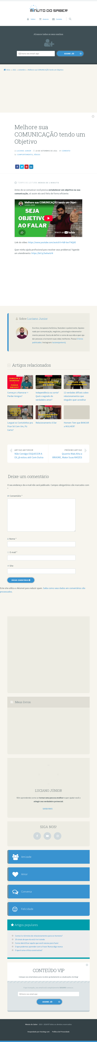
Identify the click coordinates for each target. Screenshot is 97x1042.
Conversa (26, 891)
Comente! (66, 151)
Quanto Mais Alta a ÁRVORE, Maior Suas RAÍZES (67, 454)
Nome (13, 538)
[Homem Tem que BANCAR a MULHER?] (77, 407)
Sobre (33, 19)
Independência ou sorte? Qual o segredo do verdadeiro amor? (47, 396)
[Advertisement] (48, 94)
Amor (24, 874)
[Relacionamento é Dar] (48, 418)
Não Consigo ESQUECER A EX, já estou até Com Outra (29, 454)
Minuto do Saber (31, 1024)
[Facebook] (37, 836)
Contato (59, 19)
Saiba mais (48, 808)
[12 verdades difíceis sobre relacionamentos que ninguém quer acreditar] (77, 388)
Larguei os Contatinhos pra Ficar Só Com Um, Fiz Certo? (20, 426)
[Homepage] (48, 8)
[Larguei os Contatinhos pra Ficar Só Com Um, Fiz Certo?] (20, 418)
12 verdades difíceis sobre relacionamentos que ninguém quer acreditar (76, 396)
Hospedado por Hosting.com (39, 1032)
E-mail (13, 552)
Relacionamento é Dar (46, 422)
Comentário (16, 495)
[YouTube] (47, 836)
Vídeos (37, 154)
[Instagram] (57, 836)
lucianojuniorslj (59, 342)
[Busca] (67, 16)
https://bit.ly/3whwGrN (42, 253)
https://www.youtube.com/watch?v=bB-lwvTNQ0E (52, 242)
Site (11, 565)
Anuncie (46, 19)
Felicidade (27, 908)
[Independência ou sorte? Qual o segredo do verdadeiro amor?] (48, 388)
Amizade (26, 856)
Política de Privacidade (60, 1032)
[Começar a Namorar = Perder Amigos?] (20, 388)
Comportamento (25, 154)
